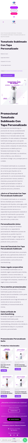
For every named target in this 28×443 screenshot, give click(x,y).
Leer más (3, 370)
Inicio (2, 33)
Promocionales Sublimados (10, 33)
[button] (25, 80)
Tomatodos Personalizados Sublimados (13, 70)
